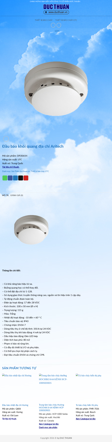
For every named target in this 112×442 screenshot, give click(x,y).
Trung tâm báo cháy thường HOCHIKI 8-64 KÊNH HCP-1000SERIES (51, 407)
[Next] (109, 404)
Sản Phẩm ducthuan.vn (20, 171)
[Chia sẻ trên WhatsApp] (4, 177)
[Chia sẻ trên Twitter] (15, 177)
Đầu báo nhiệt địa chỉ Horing (15, 405)
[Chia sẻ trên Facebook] (10, 177)
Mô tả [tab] (5, 195)
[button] (7, 9)
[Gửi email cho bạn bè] (20, 177)
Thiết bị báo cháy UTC (66, 20)
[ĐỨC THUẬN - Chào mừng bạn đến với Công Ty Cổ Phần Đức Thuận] (56, 9)
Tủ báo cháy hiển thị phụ (87, 405)
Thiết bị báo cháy (43, 20)
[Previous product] (59, 25)
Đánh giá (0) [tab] (16, 195)
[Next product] (53, 25)
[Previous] (2, 404)
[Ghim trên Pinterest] (25, 177)
